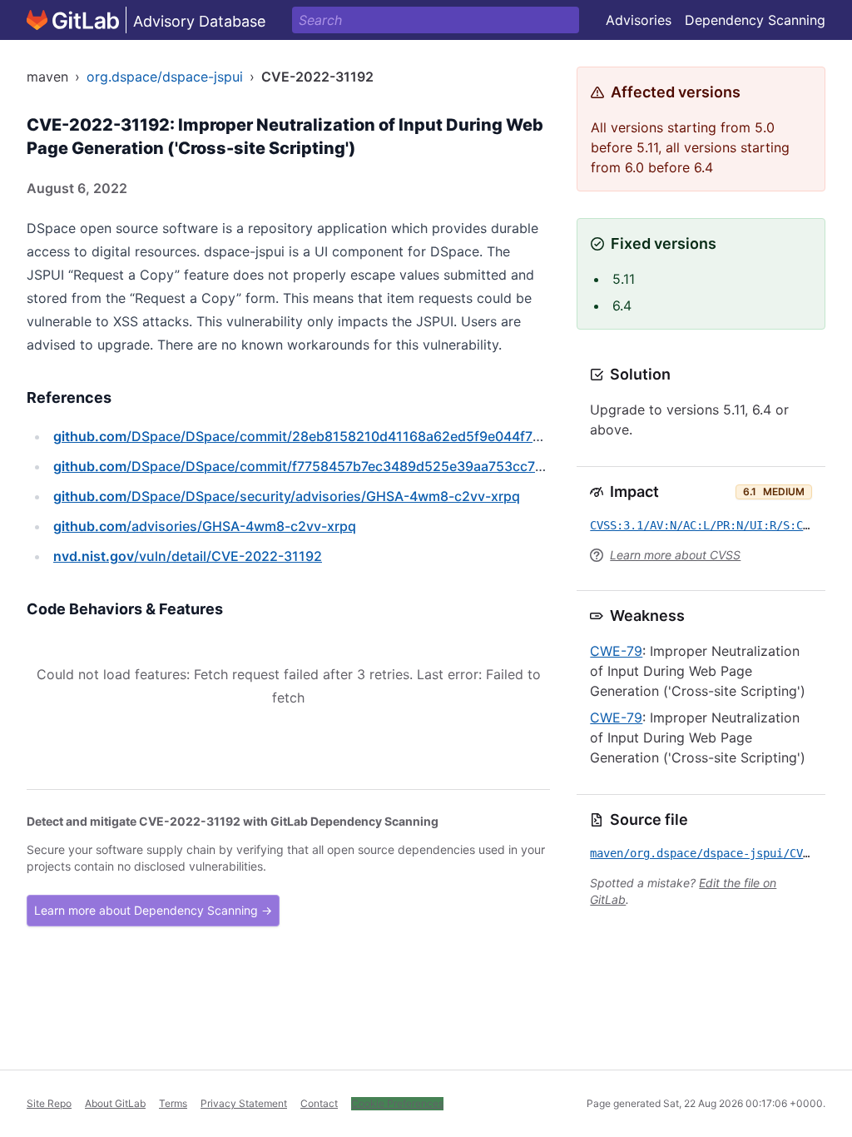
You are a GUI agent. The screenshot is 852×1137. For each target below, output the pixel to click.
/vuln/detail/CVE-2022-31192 (187, 556)
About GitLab (115, 1103)
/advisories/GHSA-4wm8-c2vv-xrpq (204, 526)
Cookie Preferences (397, 1103)
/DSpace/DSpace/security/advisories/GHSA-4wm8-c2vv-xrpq (286, 496)
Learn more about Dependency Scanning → (153, 910)
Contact (319, 1103)
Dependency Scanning (755, 20)
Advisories (638, 20)
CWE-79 (616, 651)
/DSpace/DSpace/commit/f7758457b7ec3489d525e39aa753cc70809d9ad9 (331, 466)
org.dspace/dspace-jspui (165, 76)
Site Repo (49, 1103)
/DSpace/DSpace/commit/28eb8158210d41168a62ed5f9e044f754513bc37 (328, 436)
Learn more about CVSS (675, 555)
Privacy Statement (244, 1103)
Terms (173, 1103)
